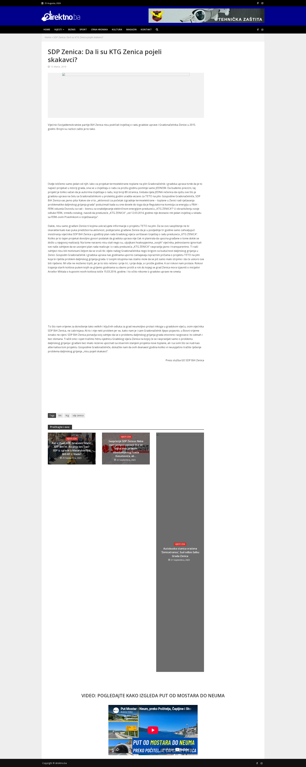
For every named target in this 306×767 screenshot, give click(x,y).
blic (60, 415)
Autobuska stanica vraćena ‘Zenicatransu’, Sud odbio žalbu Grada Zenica (180, 552)
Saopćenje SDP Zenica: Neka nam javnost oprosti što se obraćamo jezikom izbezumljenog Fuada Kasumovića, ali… (126, 448)
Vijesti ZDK (72, 438)
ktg (67, 415)
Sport (83, 29)
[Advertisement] (126, 158)
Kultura (117, 29)
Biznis (71, 29)
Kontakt (146, 29)
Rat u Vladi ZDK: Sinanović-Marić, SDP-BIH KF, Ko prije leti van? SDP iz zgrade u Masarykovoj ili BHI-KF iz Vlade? (72, 448)
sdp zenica (78, 415)
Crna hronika (99, 29)
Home (47, 29)
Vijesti (58, 29)
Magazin (131, 29)
